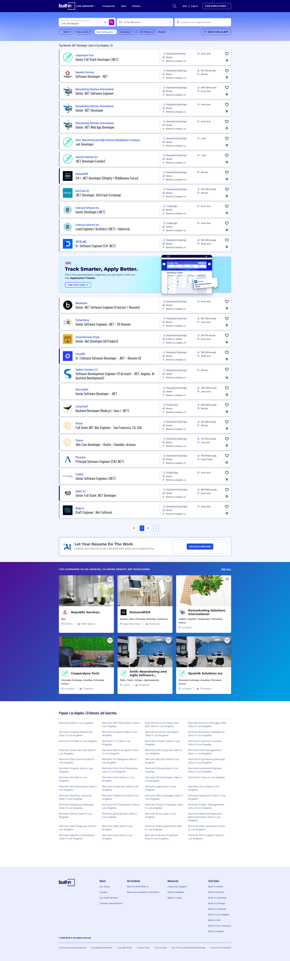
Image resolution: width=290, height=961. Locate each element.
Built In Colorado (217, 909)
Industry (126, 32)
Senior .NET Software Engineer (95, 93)
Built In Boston (216, 892)
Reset (161, 32)
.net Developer (85, 144)
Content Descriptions (111, 903)
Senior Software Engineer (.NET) (95, 478)
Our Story (105, 886)
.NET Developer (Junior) (90, 161)
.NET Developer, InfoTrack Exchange (98, 195)
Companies (108, 6)
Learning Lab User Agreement (72, 947)
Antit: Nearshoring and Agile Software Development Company (149, 673)
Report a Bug (175, 897)
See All (226, 569)
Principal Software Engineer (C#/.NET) (100, 461)
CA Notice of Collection (220, 947)
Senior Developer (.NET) (90, 212)
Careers (104, 892)
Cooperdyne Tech (85, 673)
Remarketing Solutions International (206, 612)
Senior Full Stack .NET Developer (96, 495)
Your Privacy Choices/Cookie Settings (188, 947)
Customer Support (177, 886)
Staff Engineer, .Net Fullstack (94, 512)
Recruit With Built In (138, 886)
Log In (194, 6)
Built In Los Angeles (218, 914)
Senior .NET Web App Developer (95, 127)
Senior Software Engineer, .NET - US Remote (103, 324)
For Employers (216, 6)
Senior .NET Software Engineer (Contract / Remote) (108, 307)
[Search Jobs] (111, 22)
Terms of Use (160, 947)
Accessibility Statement (101, 947)
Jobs (123, 6)
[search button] (174, 6)
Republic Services (85, 612)
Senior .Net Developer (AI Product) (97, 341)
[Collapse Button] (227, 60)
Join (185, 6)
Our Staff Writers (109, 897)
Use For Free (77, 285)
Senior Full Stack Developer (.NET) (97, 59)
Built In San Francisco (219, 925)
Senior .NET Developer (89, 110)
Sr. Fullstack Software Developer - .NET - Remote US (108, 358)
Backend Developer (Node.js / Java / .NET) (102, 410)
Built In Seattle (216, 931)
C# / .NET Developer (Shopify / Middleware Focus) (107, 178)
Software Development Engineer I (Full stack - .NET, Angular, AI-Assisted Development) (115, 375)
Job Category (105, 32)
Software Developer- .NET (92, 76)
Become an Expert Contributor (143, 892)
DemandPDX (140, 612)
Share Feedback (176, 892)
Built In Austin (215, 886)
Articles (136, 6)
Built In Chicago (216, 903)
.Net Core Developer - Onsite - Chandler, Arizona (105, 444)
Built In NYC (214, 920)
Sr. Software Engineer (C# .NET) (95, 246)
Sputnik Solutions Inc (205, 673)
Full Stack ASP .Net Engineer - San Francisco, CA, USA (109, 427)
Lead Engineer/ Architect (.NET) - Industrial (103, 229)
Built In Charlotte (217, 897)
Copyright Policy (124, 947)
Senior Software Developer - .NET (96, 393)
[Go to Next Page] (156, 528)
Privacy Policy (143, 947)
